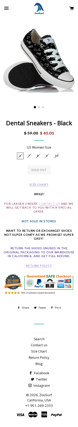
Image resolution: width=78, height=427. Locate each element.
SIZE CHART (39, 184)
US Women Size (39, 147)
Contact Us (49, 203)
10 (57, 155)
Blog (39, 363)
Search (39, 339)
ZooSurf (45, 395)
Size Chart (39, 351)
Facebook (41, 373)
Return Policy (39, 265)
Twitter (41, 379)
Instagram (41, 385)
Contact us (39, 345)
